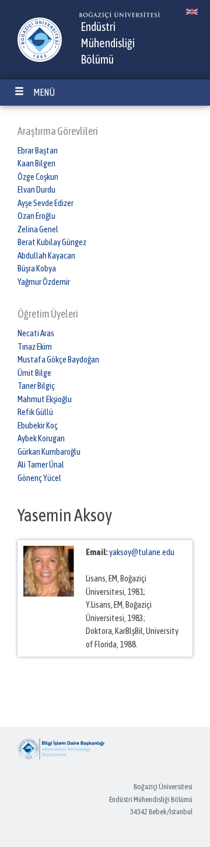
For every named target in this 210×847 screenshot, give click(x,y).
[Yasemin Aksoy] (191, 11)
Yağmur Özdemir (44, 282)
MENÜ (44, 92)
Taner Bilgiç (36, 386)
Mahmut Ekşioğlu (45, 399)
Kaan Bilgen (36, 163)
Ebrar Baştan (38, 150)
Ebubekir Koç (38, 425)
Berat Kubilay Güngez (52, 242)
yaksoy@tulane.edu (141, 552)
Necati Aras (36, 333)
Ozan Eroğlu (36, 216)
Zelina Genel (38, 229)
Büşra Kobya (37, 268)
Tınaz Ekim (35, 346)
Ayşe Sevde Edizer (46, 203)
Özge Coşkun (38, 177)
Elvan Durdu (36, 189)
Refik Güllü (35, 412)
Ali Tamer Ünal (41, 464)
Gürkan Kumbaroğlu (49, 451)
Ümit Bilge (34, 373)
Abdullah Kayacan (46, 255)
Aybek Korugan (41, 438)
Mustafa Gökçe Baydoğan (58, 359)
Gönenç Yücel (39, 478)
